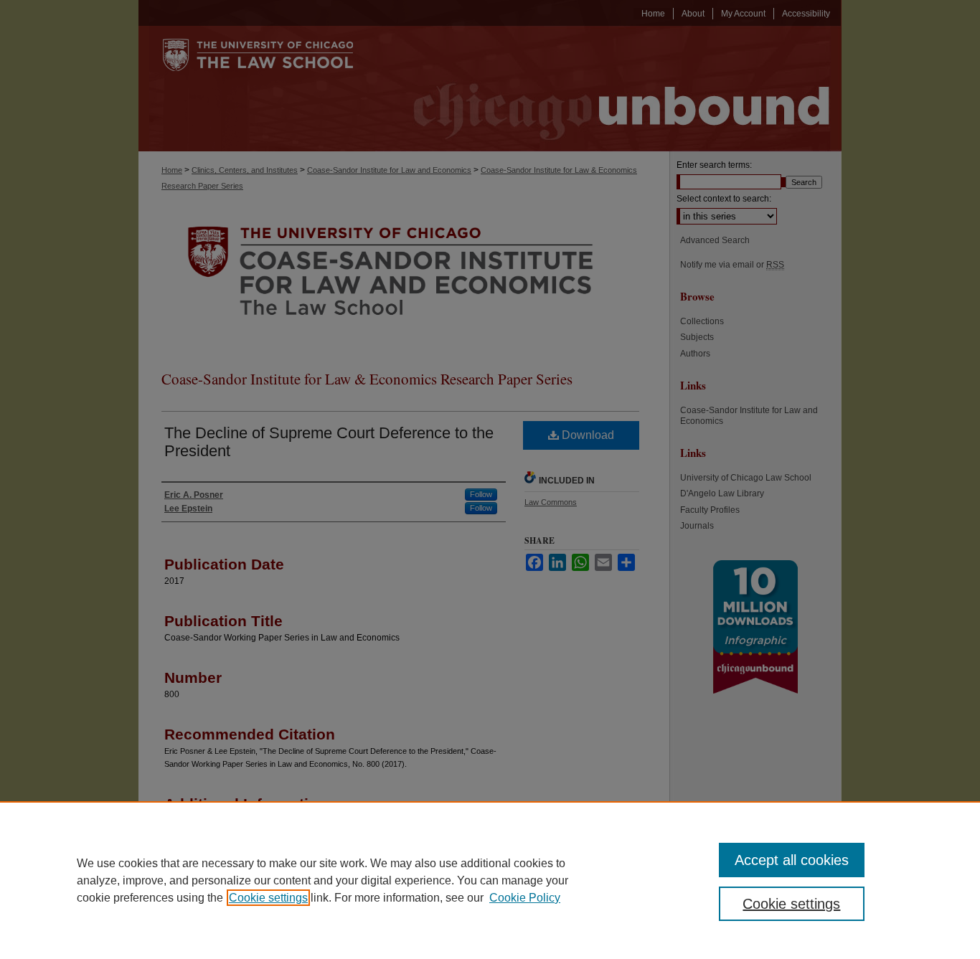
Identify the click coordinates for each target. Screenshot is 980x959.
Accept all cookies (792, 860)
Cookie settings (268, 898)
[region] (490, 880)
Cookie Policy (524, 898)
